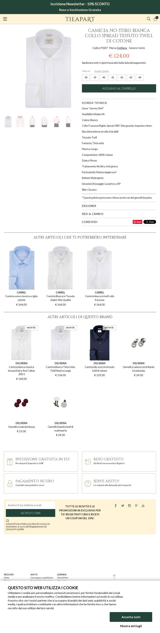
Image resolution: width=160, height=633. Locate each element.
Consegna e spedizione (42, 577)
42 (121, 77)
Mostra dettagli (131, 626)
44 (139, 77)
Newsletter (62, 577)
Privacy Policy (20, 523)
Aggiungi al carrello (119, 88)
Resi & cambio (93, 213)
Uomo (6, 577)
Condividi (90, 221)
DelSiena (122, 48)
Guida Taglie (102, 71)
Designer (89, 205)
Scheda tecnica (94, 102)
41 (112, 77)
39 (94, 77)
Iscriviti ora (30, 513)
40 (103, 77)
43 (130, 77)
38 (85, 77)
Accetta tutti (131, 617)
